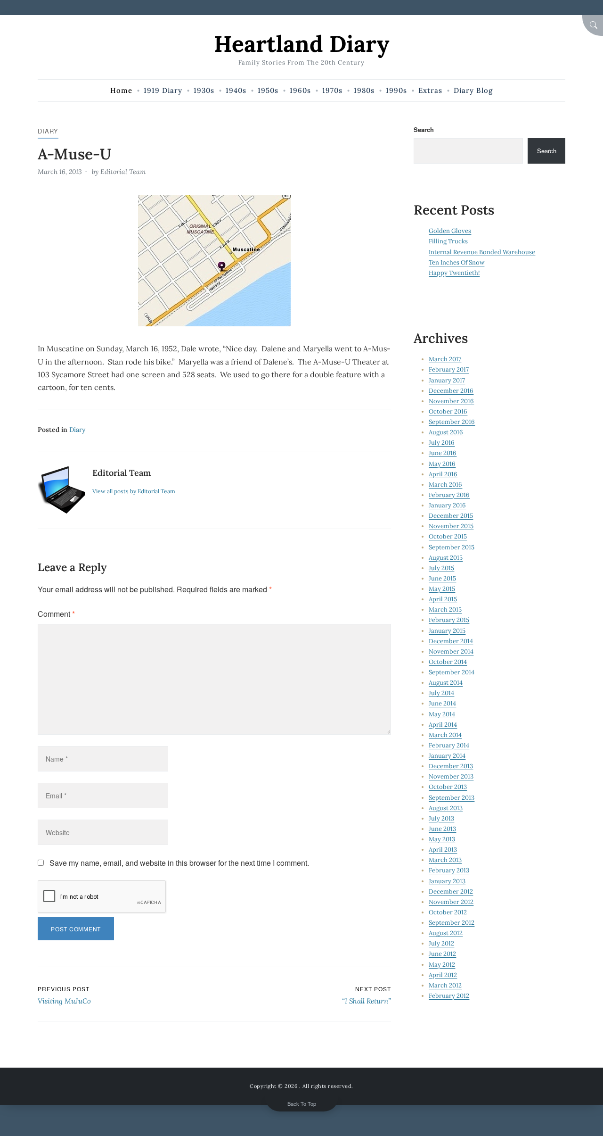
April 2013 (443, 850)
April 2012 (443, 975)
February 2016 (449, 495)
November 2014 (451, 651)
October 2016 (448, 411)
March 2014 (445, 735)
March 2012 (445, 985)
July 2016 (442, 443)
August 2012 (446, 933)
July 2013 (441, 818)
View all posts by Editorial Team (133, 491)
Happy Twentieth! (454, 273)
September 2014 (451, 672)
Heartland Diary (301, 43)
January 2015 (447, 631)
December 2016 (451, 391)
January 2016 (447, 505)
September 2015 (451, 547)
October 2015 (448, 536)
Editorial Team (123, 171)
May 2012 (442, 965)
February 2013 (449, 870)
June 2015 (442, 578)
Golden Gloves (450, 231)
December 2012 (451, 891)
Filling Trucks (448, 241)
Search (424, 129)
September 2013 (451, 798)
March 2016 (445, 485)
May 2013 (442, 839)
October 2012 (448, 912)
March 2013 (445, 860)
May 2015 (442, 589)
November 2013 (451, 776)
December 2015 (451, 516)
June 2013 (442, 829)
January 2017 (447, 380)
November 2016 (451, 401)
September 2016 (452, 422)
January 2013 (447, 881)
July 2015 (441, 568)
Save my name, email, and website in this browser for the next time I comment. (179, 862)
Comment (56, 613)
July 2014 (441, 693)
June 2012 (442, 954)
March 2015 (445, 609)
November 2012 (451, 902)
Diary (48, 130)
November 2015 (451, 526)
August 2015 (446, 558)
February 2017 (449, 369)
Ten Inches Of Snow (456, 262)
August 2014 (446, 683)
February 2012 (449, 996)
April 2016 (443, 474)
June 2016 (442, 453)
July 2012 (441, 943)
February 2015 (449, 620)
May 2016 (442, 464)
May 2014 (442, 714)
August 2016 (446, 432)
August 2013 (446, 808)
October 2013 (448, 787)
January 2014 (447, 756)
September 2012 (451, 923)
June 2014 (442, 703)
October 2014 (448, 662)
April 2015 (443, 599)
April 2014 (443, 725)
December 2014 (451, 641)
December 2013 (451, 766)
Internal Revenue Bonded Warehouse (482, 252)
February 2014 (449, 745)
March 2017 (445, 359)
